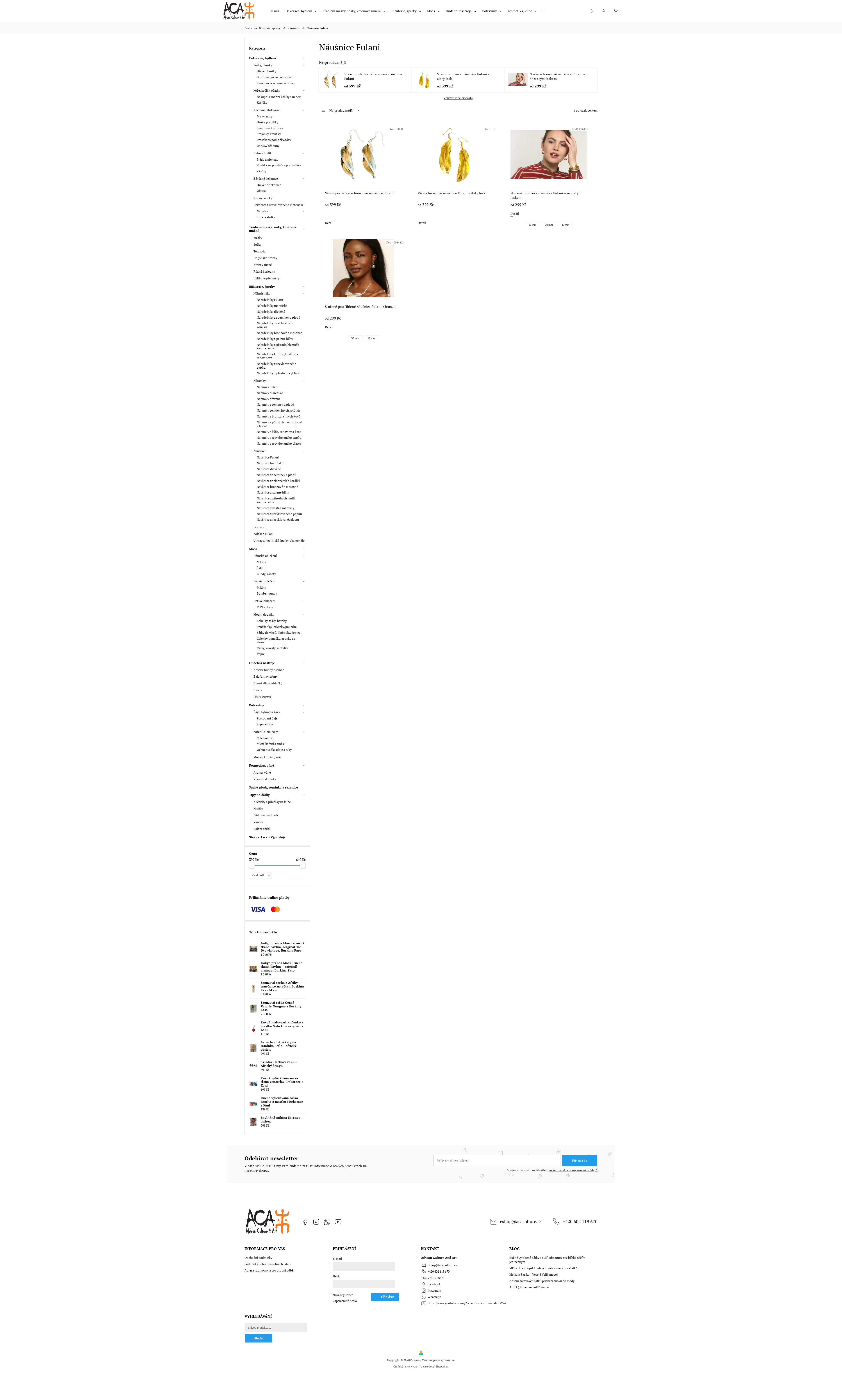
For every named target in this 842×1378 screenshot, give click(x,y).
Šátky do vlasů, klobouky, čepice (278, 632)
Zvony (257, 690)
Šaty (260, 568)
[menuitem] (275, 11)
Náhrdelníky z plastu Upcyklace (278, 373)
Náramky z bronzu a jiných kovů (278, 416)
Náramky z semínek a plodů (275, 404)
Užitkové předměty (266, 278)
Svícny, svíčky (262, 198)
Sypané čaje (265, 724)
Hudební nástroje (262, 663)
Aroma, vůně (262, 772)
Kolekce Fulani (263, 534)
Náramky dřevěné (269, 399)
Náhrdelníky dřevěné (271, 311)
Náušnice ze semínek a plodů (276, 475)
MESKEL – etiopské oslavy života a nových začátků (543, 1268)
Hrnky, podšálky (267, 122)
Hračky (258, 808)
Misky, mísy (264, 116)
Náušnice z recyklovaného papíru (279, 514)
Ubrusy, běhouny (268, 146)
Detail (329, 223)
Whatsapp (327, 1221)
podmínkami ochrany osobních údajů (572, 1170)
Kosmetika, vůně (261, 765)
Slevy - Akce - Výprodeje (267, 837)
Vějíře (261, 654)
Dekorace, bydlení (262, 58)
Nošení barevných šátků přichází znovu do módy (541, 1281)
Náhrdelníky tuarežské (272, 306)
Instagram (316, 1221)
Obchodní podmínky (258, 1257)
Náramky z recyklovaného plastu (279, 443)
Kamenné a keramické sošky (276, 83)
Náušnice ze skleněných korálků (278, 481)
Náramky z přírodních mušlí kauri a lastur (279, 424)
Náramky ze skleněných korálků (278, 410)
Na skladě (260, 875)
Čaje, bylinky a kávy (266, 712)
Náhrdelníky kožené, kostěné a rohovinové (277, 356)
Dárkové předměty (266, 815)
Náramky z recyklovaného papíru (279, 437)
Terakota (259, 251)
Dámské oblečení (265, 556)
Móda (253, 549)
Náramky (259, 380)
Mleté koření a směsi (271, 744)
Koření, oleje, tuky (265, 732)
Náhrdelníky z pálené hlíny (275, 339)
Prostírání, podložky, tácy (274, 140)
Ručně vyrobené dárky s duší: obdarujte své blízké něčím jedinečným (547, 1259)
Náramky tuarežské (270, 393)
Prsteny (258, 527)
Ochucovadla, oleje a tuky (274, 750)
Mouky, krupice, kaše (267, 757)
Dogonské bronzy (265, 258)
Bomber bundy (267, 593)
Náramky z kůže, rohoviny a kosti (279, 432)
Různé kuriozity (264, 271)
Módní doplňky (263, 614)
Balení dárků (262, 829)
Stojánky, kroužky (269, 134)
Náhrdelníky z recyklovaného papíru (276, 365)
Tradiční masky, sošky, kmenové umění (273, 229)
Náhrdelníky (261, 293)
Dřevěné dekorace (269, 185)
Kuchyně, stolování (266, 110)
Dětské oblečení (264, 601)
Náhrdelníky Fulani (270, 300)
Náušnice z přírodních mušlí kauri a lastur (276, 500)
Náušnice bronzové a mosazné (277, 487)
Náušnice (259, 451)
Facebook (305, 1221)
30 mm (549, 224)
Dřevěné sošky (266, 71)
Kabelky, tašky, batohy (272, 621)
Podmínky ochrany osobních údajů (267, 1264)
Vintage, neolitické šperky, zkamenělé (279, 540)
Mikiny (261, 562)
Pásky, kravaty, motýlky (272, 648)
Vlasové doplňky (264, 779)
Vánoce (258, 822)
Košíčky (262, 102)
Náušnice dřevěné (269, 469)
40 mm (565, 224)
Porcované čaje (267, 718)
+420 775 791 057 (432, 1278)
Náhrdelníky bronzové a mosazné (279, 333)
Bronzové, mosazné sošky (274, 77)
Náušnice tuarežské (270, 463)
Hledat (259, 1338)
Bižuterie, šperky (262, 286)
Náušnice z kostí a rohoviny (275, 508)
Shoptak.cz (442, 1366)
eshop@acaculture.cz (521, 1221)
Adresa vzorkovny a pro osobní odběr (269, 1270)
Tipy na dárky (259, 795)
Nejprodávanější (341, 110)
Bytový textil (262, 153)
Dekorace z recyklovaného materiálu (278, 205)
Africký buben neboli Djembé (529, 1287)
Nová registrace (343, 1295)
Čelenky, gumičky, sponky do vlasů (276, 640)
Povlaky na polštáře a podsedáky (279, 165)
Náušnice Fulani (268, 457)
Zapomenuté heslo (345, 1301)
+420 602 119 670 (580, 1221)
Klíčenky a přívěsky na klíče (272, 802)
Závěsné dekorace (265, 178)
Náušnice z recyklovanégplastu (278, 519)
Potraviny (256, 705)
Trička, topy (265, 607)
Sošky (257, 244)
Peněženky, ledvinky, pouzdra (277, 627)
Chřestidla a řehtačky (267, 683)
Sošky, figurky (262, 65)
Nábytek (262, 211)
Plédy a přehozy (267, 159)
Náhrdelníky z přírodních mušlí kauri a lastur (278, 346)
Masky (257, 238)
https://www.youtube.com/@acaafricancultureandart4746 (338, 1221)
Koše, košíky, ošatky (266, 90)
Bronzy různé (262, 265)
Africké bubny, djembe (268, 670)
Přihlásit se (579, 1160)
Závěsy (261, 171)
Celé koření (264, 738)
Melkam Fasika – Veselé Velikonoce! (533, 1274)
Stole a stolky (266, 217)
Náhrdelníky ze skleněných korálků (275, 325)
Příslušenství (262, 697)
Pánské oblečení (264, 581)
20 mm (532, 224)
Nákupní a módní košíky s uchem (279, 97)
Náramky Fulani (267, 387)
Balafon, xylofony (265, 676)
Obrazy (262, 190)
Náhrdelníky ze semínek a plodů (278, 317)
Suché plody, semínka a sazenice (273, 787)
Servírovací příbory (270, 128)
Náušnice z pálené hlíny (273, 492)
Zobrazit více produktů (458, 98)
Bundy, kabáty (266, 574)
